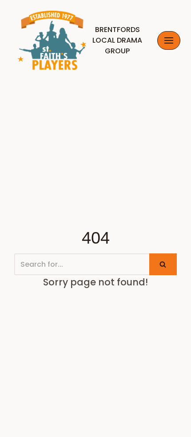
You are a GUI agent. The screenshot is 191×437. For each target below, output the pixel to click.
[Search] (163, 264)
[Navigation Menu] (168, 40)
